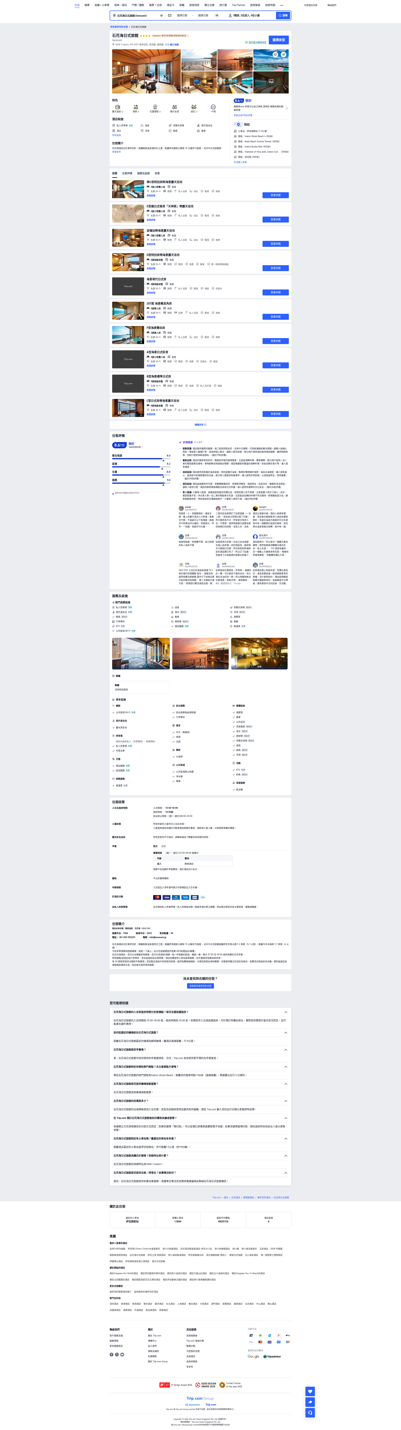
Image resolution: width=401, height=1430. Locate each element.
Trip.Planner (238, 5)
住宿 (77, 5)
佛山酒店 (272, 1304)
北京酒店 (249, 1304)
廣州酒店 (159, 1304)
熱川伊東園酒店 (222, 1248)
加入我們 (152, 1346)
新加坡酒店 (151, 1310)
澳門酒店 (215, 1304)
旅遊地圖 (270, 5)
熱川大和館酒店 (170, 1248)
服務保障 (114, 1341)
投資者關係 (191, 1335)
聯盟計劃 (190, 1346)
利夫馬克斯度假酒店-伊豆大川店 (196, 1248)
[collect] (310, 1391)
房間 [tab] (114, 173)
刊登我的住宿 (193, 1351)
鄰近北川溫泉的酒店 (219, 1273)
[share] (310, 1402)
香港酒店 (125, 1304)
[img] (146, 71)
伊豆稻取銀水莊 (196, 1255)
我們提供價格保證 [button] (257, 42)
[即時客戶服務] (310, 1412)
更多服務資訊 (116, 1346)
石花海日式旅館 (125, 35)
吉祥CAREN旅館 (117, 1248)
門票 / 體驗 (138, 5)
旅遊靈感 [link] (255, 5)
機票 (87, 5)
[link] (310, 5)
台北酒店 (170, 1304)
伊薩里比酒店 (116, 1261)
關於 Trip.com (154, 1335)
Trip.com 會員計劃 (195, 1341)
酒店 (226, 1197)
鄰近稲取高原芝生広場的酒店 (146, 1279)
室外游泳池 (121, 612)
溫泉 (177, 607)
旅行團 (223, 5)
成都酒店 (127, 1310)
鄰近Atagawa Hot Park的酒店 (124, 1273)
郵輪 (181, 5)
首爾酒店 (226, 1304)
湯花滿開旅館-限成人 (216, 1255)
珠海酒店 (136, 1304)
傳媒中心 (152, 1341)
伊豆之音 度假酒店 (157, 1255)
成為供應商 (191, 1361)
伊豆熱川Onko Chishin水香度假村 (144, 1248)
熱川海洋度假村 (249, 1248)
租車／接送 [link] (120, 5)
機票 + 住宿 (155, 5)
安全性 (189, 1366)
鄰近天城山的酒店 (198, 1273)
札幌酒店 (138, 1310)
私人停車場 (121, 607)
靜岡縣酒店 (248, 1197)
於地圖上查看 (240, 162)
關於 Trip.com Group (158, 1361)
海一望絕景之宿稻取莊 (272, 1255)
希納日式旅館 (235, 1255)
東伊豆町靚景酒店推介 (121, 1291)
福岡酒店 (238, 1304)
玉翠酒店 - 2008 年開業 (270, 1248)
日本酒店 (235, 1197)
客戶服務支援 (116, 1335)
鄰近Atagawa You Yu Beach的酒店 (248, 1273)
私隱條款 (152, 1356)
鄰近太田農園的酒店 (119, 1279)
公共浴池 (240, 722)
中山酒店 (260, 1304)
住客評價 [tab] (127, 173)
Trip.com (217, 1197)
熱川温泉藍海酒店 (177, 1255)
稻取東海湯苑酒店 (118, 1255)
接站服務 (179, 626)
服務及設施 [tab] (143, 173)
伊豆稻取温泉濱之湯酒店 (137, 1261)
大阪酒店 (204, 1304)
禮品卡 (170, 5)
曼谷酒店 (193, 1304)
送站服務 (120, 770)
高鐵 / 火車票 (102, 5)
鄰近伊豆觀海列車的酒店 (153, 1273)
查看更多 (116, 152)
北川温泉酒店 (251, 1255)
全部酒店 (190, 1356)
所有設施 (116, 135)
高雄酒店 (163, 1310)
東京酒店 (147, 1304)
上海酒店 (181, 1304)
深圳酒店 (114, 1304)
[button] (282, 5)
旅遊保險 (194, 5)
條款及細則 (153, 1351)
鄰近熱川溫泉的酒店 (177, 1273)
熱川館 (235, 1248)
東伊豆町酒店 (264, 1197)
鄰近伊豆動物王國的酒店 (175, 1279)
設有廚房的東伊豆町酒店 (146, 1291)
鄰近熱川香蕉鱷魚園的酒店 (203, 1279)
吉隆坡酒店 (115, 1310)
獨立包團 (209, 5)
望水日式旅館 (158, 1261)
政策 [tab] (157, 173)
